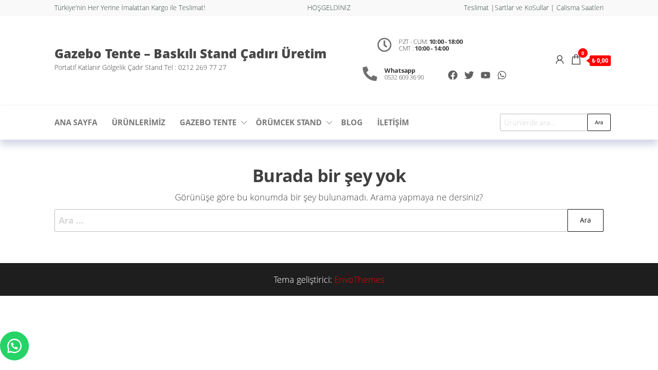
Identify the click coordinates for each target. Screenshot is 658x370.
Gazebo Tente (208, 122)
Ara (599, 122)
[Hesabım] (559, 59)
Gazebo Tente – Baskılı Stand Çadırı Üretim (190, 53)
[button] (14, 345)
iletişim (393, 122)
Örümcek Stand (289, 122)
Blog (352, 122)
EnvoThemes (359, 279)
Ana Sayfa (75, 122)
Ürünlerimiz (138, 122)
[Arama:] (329, 220)
